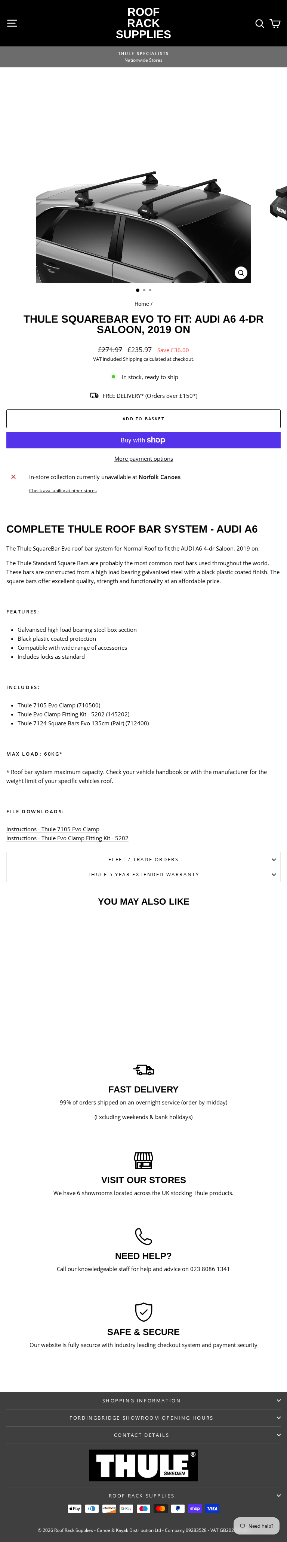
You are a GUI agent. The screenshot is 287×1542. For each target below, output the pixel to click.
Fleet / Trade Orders (143, 859)
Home (142, 303)
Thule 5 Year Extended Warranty (144, 874)
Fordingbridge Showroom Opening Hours (142, 1417)
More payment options (143, 458)
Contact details (142, 1435)
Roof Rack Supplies (143, 23)
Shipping (132, 359)
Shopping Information (141, 1400)
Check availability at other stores (63, 490)
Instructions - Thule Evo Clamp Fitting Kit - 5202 (67, 838)
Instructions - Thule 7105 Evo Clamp (52, 829)
